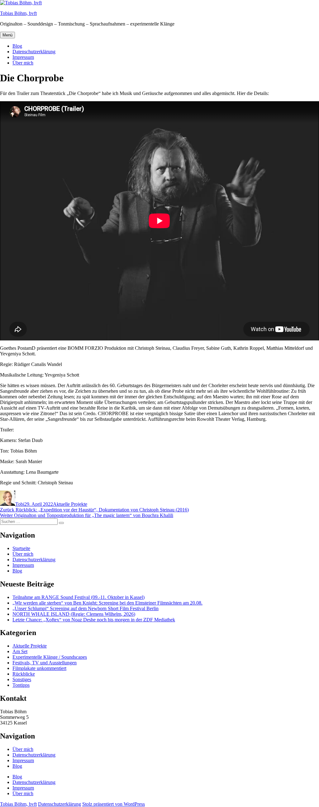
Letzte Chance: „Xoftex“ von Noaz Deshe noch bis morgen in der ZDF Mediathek (93, 619)
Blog (17, 46)
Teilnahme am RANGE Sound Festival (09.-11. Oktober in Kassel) (78, 597)
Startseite (21, 548)
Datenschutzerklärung (33, 51)
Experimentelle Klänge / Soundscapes (49, 657)
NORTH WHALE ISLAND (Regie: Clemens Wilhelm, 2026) (73, 614)
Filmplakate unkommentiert (39, 668)
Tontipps (21, 685)
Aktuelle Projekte (70, 504)
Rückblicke (23, 673)
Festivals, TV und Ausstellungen (44, 662)
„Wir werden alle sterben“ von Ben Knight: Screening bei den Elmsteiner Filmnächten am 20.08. (107, 602)
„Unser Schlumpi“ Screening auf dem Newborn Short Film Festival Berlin (85, 608)
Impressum (23, 57)
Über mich (22, 62)
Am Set (19, 651)
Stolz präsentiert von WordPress (113, 804)
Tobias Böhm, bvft (18, 13)
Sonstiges (21, 679)
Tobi (19, 504)
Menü (7, 35)
